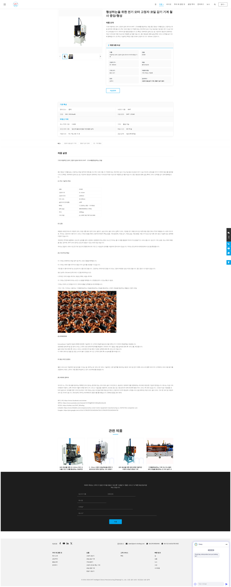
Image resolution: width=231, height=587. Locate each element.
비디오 (168, 4)
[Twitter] (71, 543)
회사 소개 (55, 556)
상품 (156, 559)
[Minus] (226, 544)
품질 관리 (55, 562)
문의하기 (200, 4)
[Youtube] (64, 543)
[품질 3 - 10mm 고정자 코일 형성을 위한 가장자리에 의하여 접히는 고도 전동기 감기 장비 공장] (100, 451)
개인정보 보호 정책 (143, 579)
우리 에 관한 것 (179, 4)
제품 (161, 4)
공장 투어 (191, 4)
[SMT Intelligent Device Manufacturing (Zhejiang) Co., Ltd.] (13, 4)
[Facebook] (60, 543)
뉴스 (208, 4)
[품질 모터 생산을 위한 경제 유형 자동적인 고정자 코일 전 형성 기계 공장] (130, 451)
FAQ (122, 556)
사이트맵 (157, 568)
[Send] (226, 584)
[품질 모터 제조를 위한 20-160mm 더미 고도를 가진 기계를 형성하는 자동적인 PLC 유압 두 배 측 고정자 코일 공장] (71, 451)
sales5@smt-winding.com (136, 543)
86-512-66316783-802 (171, 543)
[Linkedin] (67, 543)
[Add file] (195, 584)
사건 (156, 565)
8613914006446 (154, 543)
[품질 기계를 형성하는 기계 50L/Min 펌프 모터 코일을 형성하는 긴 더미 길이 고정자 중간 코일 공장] (160, 451)
